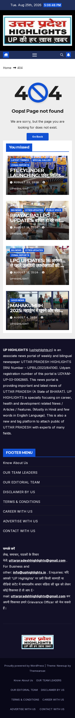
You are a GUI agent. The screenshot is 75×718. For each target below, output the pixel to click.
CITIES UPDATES (34, 210)
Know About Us (15, 463)
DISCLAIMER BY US (19, 492)
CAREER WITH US (17, 511)
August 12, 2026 (26, 272)
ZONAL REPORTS (20, 165)
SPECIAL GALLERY (42, 160)
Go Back (37, 136)
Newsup (62, 665)
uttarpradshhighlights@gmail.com (38, 596)
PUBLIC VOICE (54, 210)
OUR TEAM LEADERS (20, 472)
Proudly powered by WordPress (24, 665)
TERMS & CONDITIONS (21, 502)
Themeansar (37, 670)
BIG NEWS (16, 210)
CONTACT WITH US (19, 531)
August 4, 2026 (26, 317)
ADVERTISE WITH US (21, 521)
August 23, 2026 (27, 182)
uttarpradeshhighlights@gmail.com (37, 560)
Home (7, 68)
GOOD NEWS (17, 300)
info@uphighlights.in (29, 572)
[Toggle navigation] (34, 55)
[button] (61, 55)
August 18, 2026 (26, 227)
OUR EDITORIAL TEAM (21, 482)
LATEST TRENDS (20, 160)
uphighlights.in (41, 350)
